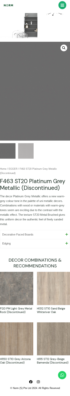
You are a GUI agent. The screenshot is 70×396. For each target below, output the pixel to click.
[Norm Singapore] (8, 5)
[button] (63, 48)
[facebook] (31, 382)
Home (3, 168)
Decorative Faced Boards (17, 234)
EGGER (13, 168)
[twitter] (39, 382)
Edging (6, 243)
